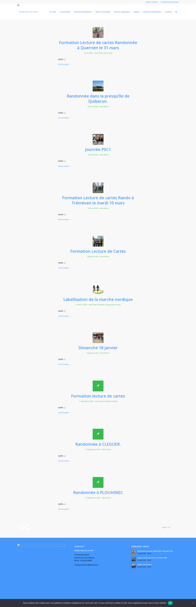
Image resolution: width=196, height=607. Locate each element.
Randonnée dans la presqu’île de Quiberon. (98, 98)
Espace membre (152, 2)
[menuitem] (152, 2)
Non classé (108, 53)
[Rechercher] (176, 12)
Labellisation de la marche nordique (98, 299)
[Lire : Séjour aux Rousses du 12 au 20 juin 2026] (133, 559)
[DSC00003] (98, 86)
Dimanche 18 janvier (98, 347)
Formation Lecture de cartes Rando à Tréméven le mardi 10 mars (98, 200)
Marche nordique (105, 305)
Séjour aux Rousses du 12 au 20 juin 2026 (152, 558)
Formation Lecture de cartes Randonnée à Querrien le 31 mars (98, 45)
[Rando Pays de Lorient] (27, 12)
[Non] (192, 603)
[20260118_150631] (98, 337)
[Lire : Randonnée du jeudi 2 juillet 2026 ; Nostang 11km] (133, 552)
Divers (101, 53)
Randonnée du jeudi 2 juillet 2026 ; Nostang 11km (155, 551)
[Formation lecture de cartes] (98, 386)
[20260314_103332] (98, 139)
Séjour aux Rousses (144, 564)
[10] (98, 32)
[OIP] (98, 289)
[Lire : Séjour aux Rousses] (133, 565)
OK (170, 603)
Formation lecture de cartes (98, 396)
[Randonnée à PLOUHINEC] (98, 482)
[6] (98, 241)
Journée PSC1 (98, 149)
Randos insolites (111, 401)
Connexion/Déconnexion (170, 2)
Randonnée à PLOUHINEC (98, 492)
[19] (98, 187)
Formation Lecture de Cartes (98, 251)
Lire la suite (63, 64)
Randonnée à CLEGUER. (98, 444)
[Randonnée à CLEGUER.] (98, 434)
